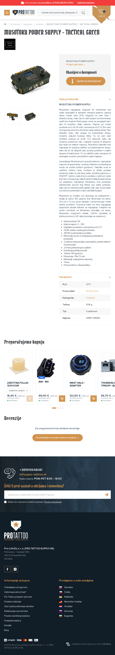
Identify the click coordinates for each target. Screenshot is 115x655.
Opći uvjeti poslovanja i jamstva (19, 606)
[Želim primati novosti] (106, 494)
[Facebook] (7, 569)
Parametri (65, 277)
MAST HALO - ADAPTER (77, 384)
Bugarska (68, 615)
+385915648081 (31, 470)
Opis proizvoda (68, 99)
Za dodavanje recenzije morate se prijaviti (56, 437)
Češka (67, 592)
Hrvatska (68, 606)
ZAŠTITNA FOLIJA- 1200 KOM (18, 384)
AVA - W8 (43, 381)
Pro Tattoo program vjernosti (18, 596)
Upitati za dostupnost (89, 81)
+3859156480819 (85, 3)
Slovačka (68, 587)
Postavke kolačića (12, 620)
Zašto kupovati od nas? (15, 592)
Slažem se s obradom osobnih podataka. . (35, 502)
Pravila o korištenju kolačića (17, 615)
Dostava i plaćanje (12, 601)
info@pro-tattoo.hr (33, 474)
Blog (6, 630)
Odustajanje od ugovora (15, 587)
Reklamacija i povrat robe (16, 611)
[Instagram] (15, 569)
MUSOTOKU (92, 291)
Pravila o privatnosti (53, 502)
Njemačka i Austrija (73, 601)
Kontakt (7, 625)
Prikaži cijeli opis (74, 64)
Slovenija (68, 611)
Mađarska (68, 596)
